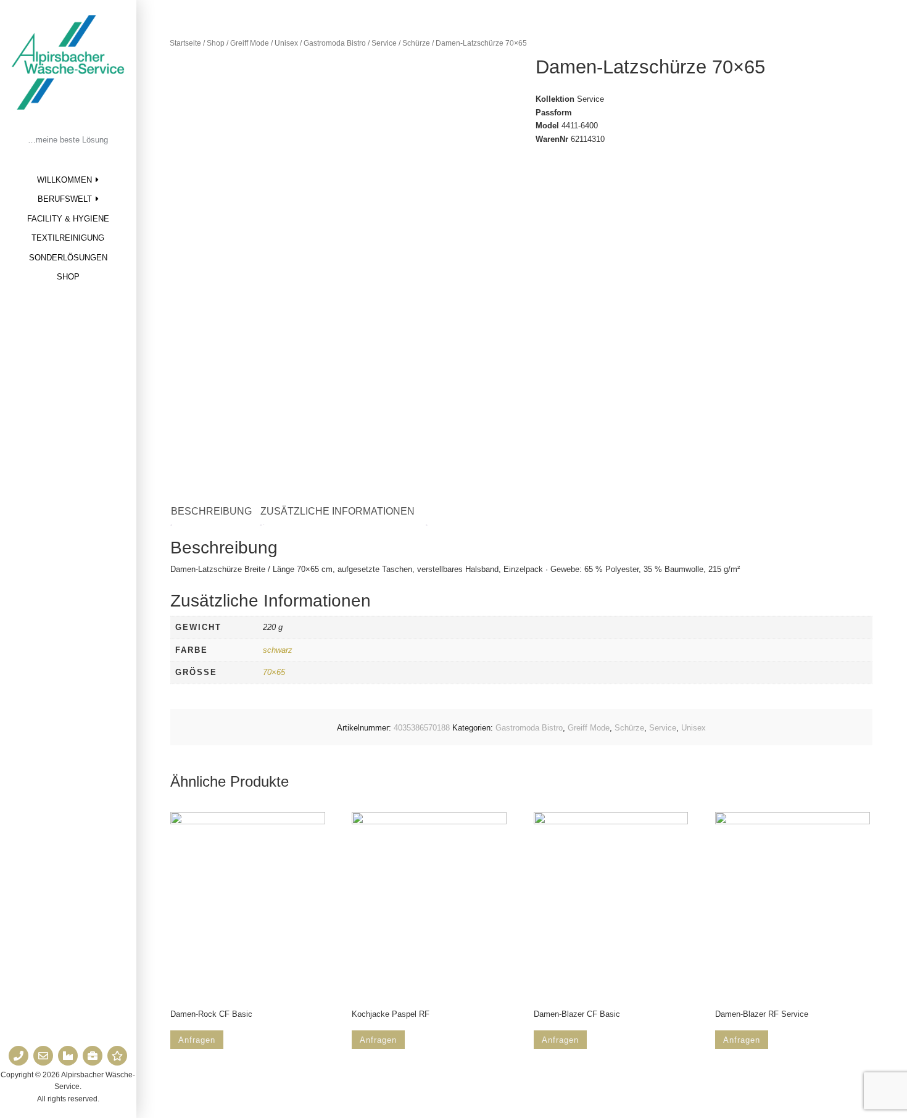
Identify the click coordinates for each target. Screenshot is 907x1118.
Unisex (286, 43)
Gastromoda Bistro (335, 43)
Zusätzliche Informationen (337, 511)
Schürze (416, 43)
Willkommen (64, 179)
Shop (68, 276)
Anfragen (196, 1040)
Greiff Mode (249, 43)
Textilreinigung (67, 237)
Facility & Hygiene (68, 218)
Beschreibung (211, 511)
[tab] (217, 512)
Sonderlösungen (68, 257)
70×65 (274, 672)
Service (384, 43)
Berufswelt (65, 199)
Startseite (185, 43)
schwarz (277, 650)
